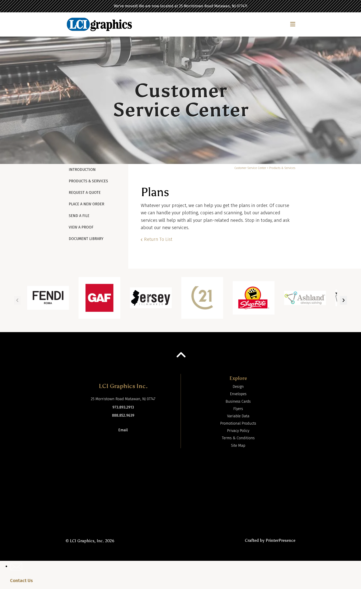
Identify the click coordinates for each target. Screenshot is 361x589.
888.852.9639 (123, 415)
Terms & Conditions (238, 438)
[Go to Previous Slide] (17, 300)
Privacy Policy (238, 430)
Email (123, 430)
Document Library (86, 238)
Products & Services (88, 181)
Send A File (79, 215)
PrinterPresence (280, 540)
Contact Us (21, 580)
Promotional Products (238, 423)
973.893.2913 (123, 407)
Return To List (158, 239)
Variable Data (238, 416)
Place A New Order (86, 204)
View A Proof (81, 227)
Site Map (238, 445)
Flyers (238, 408)
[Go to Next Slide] (343, 300)
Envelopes (238, 394)
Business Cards (238, 401)
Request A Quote (85, 192)
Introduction (82, 169)
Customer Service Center (250, 168)
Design (238, 386)
